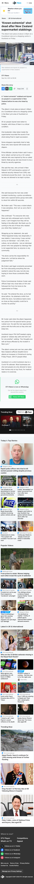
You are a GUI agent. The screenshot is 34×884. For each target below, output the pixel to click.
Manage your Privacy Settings (12, 871)
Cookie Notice (14, 865)
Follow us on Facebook (12, 850)
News (4, 18)
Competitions (22, 838)
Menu (7, 3)
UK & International (14, 18)
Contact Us (4, 865)
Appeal (20, 841)
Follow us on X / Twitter (12, 846)
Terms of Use (14, 863)
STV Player (5, 838)
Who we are (4, 863)
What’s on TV (6, 841)
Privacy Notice (24, 863)
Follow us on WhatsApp (12, 854)
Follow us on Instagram (12, 857)
